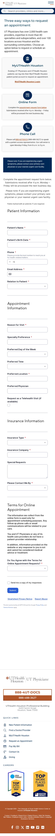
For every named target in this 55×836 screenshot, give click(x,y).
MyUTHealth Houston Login (27, 82)
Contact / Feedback (11, 815)
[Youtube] (32, 827)
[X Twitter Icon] (22, 827)
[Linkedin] (27, 827)
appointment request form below (32, 107)
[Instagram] (17, 827)
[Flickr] (42, 827)
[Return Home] (14, 3)
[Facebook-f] (12, 827)
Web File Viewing (44, 815)
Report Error (23, 815)
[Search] (5, 11)
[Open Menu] (51, 3)
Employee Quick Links (19, 817)
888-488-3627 (27, 697)
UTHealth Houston (30, 810)
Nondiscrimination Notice (36, 817)
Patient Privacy (33, 815)
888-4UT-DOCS (27, 692)
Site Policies (7, 817)
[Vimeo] (37, 827)
